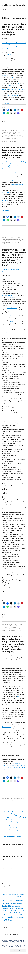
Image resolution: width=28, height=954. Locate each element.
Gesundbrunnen (5, 908)
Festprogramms (6, 135)
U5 (24, 917)
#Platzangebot (18, 63)
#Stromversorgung (7, 180)
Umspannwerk (18, 139)
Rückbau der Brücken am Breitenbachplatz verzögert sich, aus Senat (14, 822)
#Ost (20, 285)
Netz (6, 240)
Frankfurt (14, 906)
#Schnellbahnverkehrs (18, 89)
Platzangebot (10, 136)
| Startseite (5, 927)
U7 (2, 920)
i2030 (20, 908)
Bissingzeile (14, 627)
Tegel (18, 917)
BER (18, 897)
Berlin (22, 897)
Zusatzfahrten (14, 141)
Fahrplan (4, 903)
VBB (5, 920)
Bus (3, 900)
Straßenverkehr (12, 625)
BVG (7, 900)
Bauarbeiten (21, 624)
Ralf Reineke (7, 130)
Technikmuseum (6, 139)
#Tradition (10, 55)
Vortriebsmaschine (6, 243)
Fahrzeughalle (16, 133)
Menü (4, 9)
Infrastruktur (5, 239)
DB (14, 900)
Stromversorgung (16, 240)
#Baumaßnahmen (12, 307)
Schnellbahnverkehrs (19, 136)
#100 (17, 83)
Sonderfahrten (15, 138)
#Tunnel (4, 176)
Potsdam (4, 912)
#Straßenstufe (10, 297)
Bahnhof (22, 894)
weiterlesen (5, 103)
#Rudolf (4, 328)
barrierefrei (4, 897)
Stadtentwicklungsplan (19, 628)
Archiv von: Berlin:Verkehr (13, 5)
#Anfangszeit (6, 89)
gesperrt (18, 906)
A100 (3, 894)
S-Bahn (9, 132)
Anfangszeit (17, 132)
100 (13, 132)
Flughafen (6, 906)
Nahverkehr (9, 910)
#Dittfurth (20, 696)
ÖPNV (10, 920)
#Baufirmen (5, 192)
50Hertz (11, 239)
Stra (3, 917)
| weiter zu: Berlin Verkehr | (9, 931)
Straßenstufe (5, 630)
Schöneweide (14, 914)
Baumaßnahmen (6, 627)
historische (19, 135)
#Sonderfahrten (12, 85)
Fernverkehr (19, 903)
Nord (14, 910)
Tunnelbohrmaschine (7, 242)
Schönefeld (7, 915)
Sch (3, 914)
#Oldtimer (12, 77)
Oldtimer (4, 136)
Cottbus (11, 900)
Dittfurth (15, 800)
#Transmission (14, 316)
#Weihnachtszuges (7, 57)
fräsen (3, 240)
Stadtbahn (20, 915)
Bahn (18, 894)
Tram (21, 917)
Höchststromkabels (6, 628)
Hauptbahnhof (14, 908)
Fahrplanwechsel (11, 903)
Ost (12, 628)
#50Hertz (17, 172)
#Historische (6, 75)
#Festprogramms (13, 95)
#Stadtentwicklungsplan (9, 295)
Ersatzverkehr (19, 900)
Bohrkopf (21, 239)
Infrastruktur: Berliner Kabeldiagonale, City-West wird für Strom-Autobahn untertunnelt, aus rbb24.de (13, 152)
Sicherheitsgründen (7, 138)
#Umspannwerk (6, 330)
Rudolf (9, 240)
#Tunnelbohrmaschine (18, 184)
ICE (23, 908)
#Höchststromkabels (15, 322)
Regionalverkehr (14, 912)
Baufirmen (16, 239)
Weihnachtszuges (6, 141)
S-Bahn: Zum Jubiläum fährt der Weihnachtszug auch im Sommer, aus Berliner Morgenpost (14, 29)
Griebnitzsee (13, 135)
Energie (11, 133)
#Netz (6, 172)
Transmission (12, 630)
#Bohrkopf (5, 200)
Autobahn (14, 894)
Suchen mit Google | (8, 938)
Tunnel (22, 240)
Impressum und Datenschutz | (11, 934)
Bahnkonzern (5, 133)
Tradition (13, 139)
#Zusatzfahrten (12, 65)
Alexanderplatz (8, 894)
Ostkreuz (18, 910)
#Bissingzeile (6, 332)
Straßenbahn (10, 917)
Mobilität (4, 910)
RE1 (8, 912)
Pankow (23, 910)
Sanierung (21, 912)
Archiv (4, 883)
